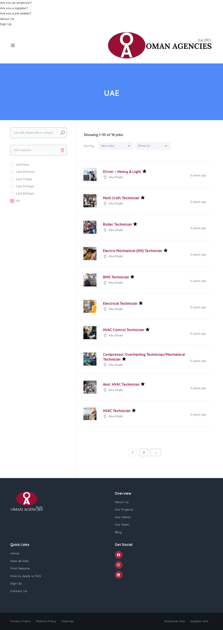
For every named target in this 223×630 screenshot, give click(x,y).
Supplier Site (199, 621)
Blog (118, 532)
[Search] (62, 133)
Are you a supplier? (14, 8)
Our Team (122, 524)
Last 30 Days (25, 193)
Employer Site (174, 621)
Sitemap (67, 621)
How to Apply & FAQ (25, 576)
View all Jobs (19, 561)
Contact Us (18, 591)
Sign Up (6, 24)
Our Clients (123, 517)
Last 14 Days (25, 186)
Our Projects (124, 509)
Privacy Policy (20, 621)
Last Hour (22, 164)
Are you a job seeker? (15, 13)
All (18, 201)
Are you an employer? (16, 3)
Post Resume (20, 568)
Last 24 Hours (25, 172)
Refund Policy (46, 621)
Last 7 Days (24, 179)
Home (14, 553)
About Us (7, 19)
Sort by (89, 146)
